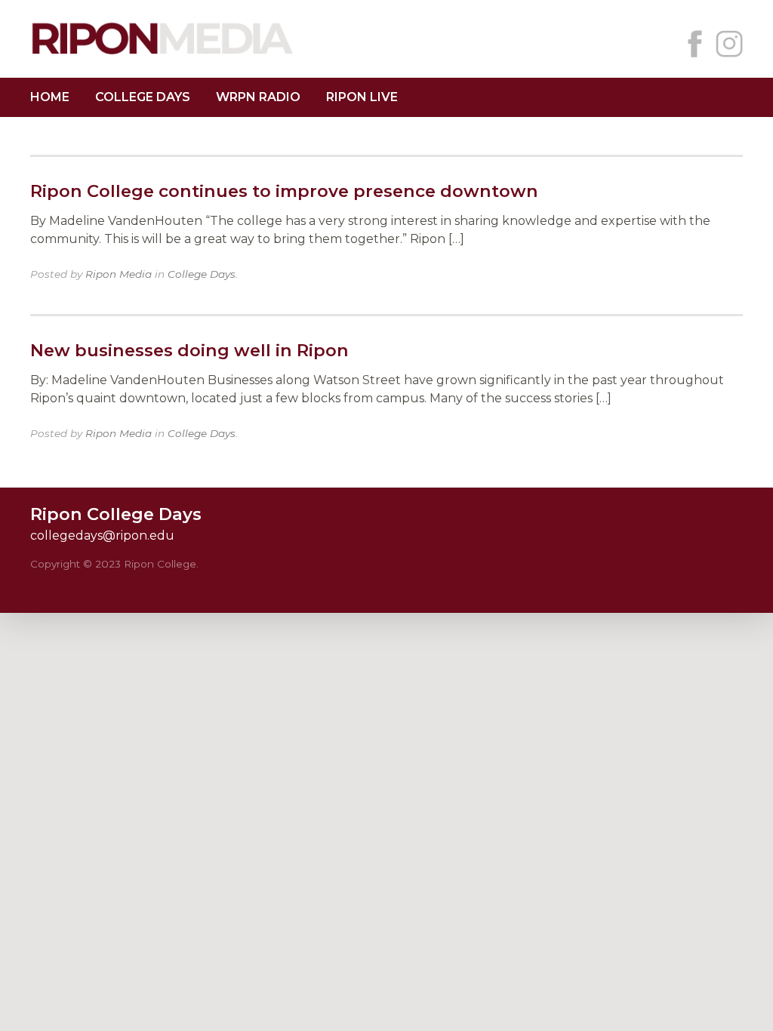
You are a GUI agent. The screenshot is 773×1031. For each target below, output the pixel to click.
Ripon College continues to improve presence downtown (284, 191)
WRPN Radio (258, 97)
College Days (142, 97)
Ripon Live (362, 97)
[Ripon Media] (162, 56)
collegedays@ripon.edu (102, 535)
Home (49, 97)
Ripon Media (118, 274)
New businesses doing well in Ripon (189, 350)
